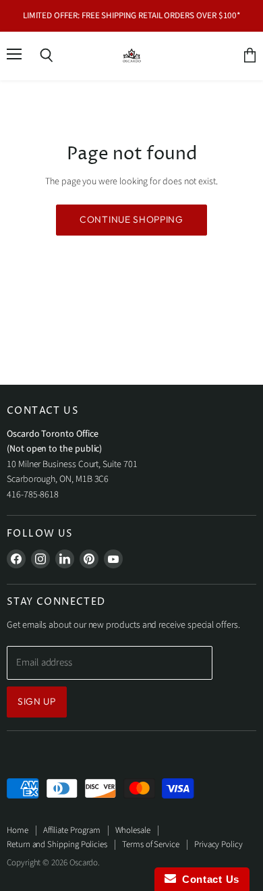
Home (17, 830)
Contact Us (207, 879)
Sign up (37, 701)
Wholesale (132, 830)
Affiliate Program (71, 830)
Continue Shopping (131, 219)
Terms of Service (150, 844)
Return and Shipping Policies (57, 844)
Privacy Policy (218, 844)
